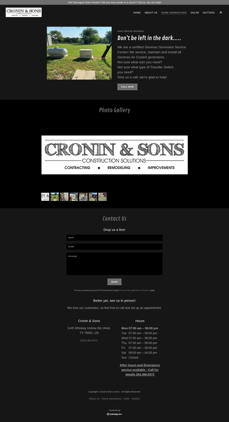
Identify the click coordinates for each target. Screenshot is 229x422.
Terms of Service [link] (142, 290)
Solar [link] (194, 12)
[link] (24, 12)
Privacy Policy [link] (125, 290)
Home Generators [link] (174, 12)
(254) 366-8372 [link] (89, 340)
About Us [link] (151, 12)
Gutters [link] (209, 12)
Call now (127, 87)
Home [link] (137, 12)
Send (114, 282)
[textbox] (114, 238)
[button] (221, 12)
